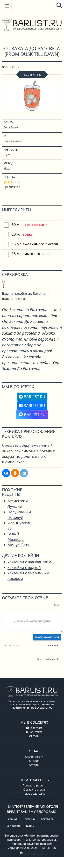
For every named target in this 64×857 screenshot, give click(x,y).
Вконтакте (35, 732)
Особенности (34, 757)
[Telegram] (24, 473)
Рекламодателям (34, 793)
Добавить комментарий (47, 637)
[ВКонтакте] (6, 473)
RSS (31, 826)
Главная (12, 819)
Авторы (34, 765)
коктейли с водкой (24, 567)
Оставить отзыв (34, 789)
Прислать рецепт (34, 785)
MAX (36, 736)
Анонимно (53, 645)
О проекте (14, 826)
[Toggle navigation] (7, 6)
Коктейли (29, 819)
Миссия (34, 761)
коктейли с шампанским (29, 561)
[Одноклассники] (15, 473)
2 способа (32, 356)
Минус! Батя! (19, 544)
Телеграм (35, 728)
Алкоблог (47, 819)
